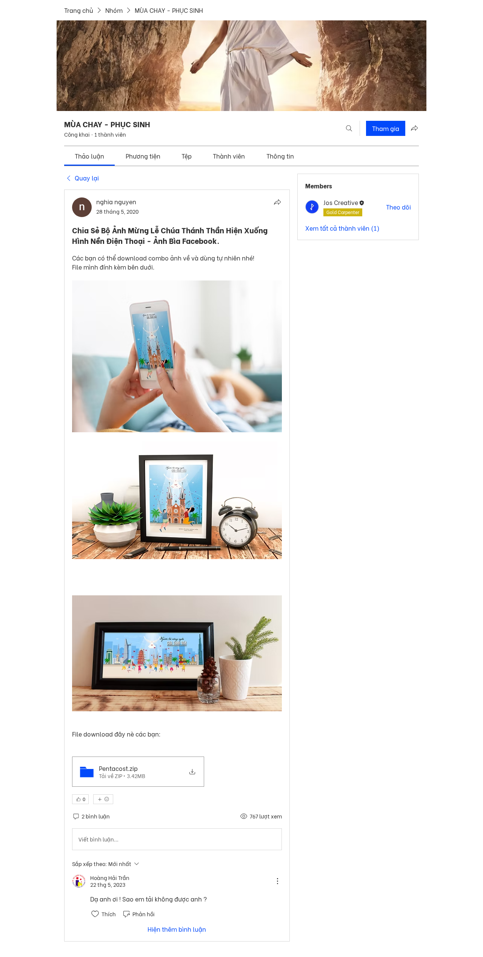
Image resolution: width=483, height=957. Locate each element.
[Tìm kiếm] (349, 128)
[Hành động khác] (277, 881)
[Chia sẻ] (277, 202)
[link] (89, 155)
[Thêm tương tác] (103, 799)
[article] (177, 565)
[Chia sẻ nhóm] (414, 128)
